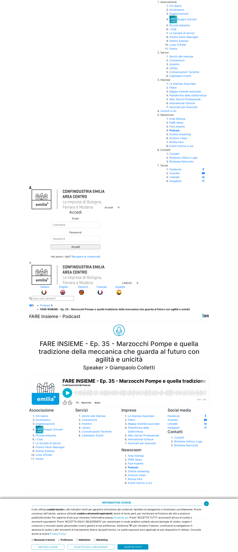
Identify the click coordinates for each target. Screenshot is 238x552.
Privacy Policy (58, 533)
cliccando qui (120, 517)
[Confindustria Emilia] (33, 92)
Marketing (102, 539)
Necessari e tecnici (44, 539)
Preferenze (67, 539)
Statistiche (85, 539)
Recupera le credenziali (86, 256)
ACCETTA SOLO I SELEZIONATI (91, 547)
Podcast (45, 305)
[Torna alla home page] (30, 305)
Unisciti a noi (168, 111)
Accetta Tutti (133, 547)
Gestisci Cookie (48, 547)
